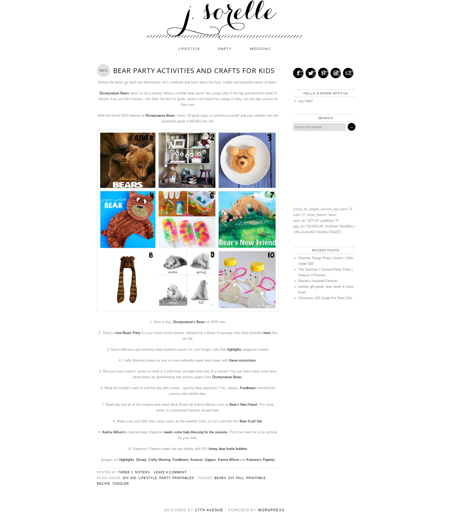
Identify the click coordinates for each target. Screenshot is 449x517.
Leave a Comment (170, 472)
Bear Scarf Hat (251, 421)
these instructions (242, 360)
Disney (141, 460)
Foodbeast (248, 388)
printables (183, 478)
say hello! (305, 101)
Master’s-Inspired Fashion (317, 281)
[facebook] (298, 73)
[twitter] (311, 73)
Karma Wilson (228, 460)
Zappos (210, 460)
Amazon (196, 460)
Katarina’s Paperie (260, 460)
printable (256, 478)
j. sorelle (224, 20)
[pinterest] (323, 73)
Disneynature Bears (114, 93)
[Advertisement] (323, 169)
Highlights (126, 460)
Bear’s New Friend (243, 405)
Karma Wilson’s (114, 432)
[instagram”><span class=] (336, 73)
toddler (120, 484)
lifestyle (189, 49)
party (225, 49)
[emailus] (348, 73)
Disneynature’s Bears (189, 322)
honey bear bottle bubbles (228, 449)
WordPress (271, 510)
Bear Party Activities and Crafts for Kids (194, 70)
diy (125, 478)
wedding (260, 49)
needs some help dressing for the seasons (196, 432)
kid (133, 478)
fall (240, 478)
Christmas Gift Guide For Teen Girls (325, 298)
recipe (103, 484)
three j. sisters (134, 472)
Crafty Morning (159, 460)
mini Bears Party (128, 333)
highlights (234, 349)
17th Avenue (209, 510)
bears (220, 478)
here (266, 333)
